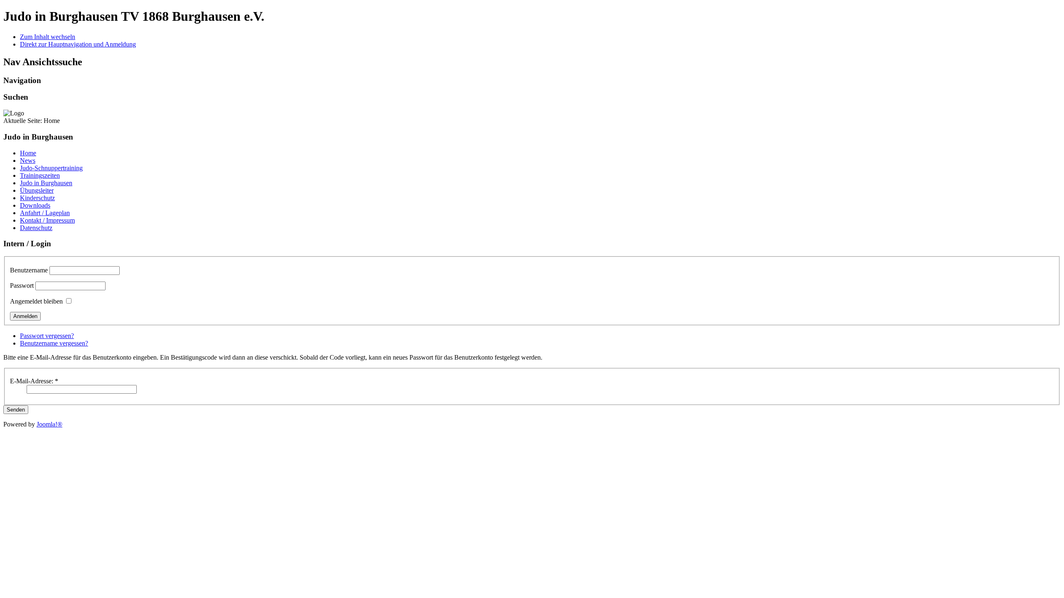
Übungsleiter (37, 190)
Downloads (35, 205)
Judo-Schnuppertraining (51, 168)
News (27, 160)
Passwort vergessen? (47, 335)
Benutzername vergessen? (54, 343)
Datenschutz (36, 227)
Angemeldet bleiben (36, 301)
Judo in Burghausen (46, 182)
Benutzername (29, 270)
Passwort (22, 285)
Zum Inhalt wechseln (47, 36)
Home (28, 153)
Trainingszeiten (40, 175)
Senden (16, 410)
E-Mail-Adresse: (34, 381)
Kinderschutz (37, 197)
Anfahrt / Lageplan (45, 212)
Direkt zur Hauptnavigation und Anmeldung (78, 44)
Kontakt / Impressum (47, 220)
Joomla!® (49, 424)
